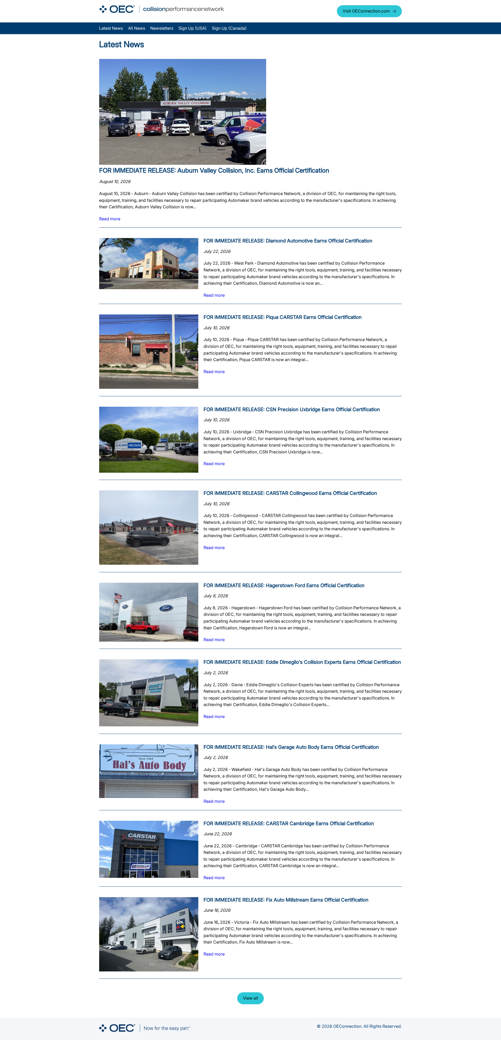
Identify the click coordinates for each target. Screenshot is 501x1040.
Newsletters (161, 28)
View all (250, 998)
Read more (109, 218)
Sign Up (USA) (192, 28)
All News (136, 28)
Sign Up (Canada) (229, 28)
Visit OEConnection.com (366, 11)
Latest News (111, 28)
